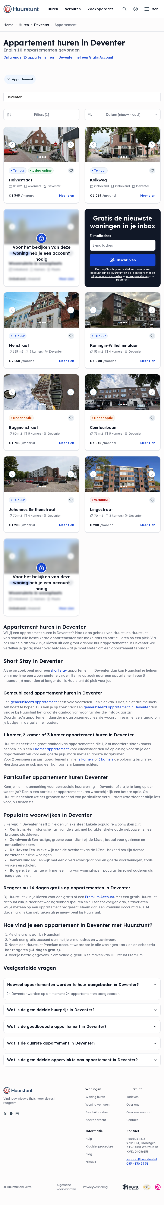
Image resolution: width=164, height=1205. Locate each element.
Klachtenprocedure (99, 1146)
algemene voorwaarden (106, 276)
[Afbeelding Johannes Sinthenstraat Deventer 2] (40, 486)
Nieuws (90, 1162)
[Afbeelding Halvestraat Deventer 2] (40, 157)
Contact (132, 1120)
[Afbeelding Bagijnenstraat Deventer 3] (43, 404)
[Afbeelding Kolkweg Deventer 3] (124, 157)
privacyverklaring (137, 276)
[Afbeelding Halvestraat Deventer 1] (37, 157)
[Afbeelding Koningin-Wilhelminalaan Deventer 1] (119, 322)
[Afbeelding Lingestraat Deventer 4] (126, 486)
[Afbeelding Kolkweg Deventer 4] (126, 157)
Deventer (41, 25)
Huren (24, 25)
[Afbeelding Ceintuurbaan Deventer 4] (126, 404)
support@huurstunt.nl (141, 1159)
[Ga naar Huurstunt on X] (5, 1113)
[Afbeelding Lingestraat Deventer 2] (121, 486)
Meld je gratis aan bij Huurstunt (34, 934)
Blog (88, 1154)
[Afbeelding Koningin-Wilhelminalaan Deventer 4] (126, 322)
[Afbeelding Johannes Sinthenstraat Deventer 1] (37, 486)
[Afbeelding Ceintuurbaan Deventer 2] (121, 404)
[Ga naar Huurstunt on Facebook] (11, 1113)
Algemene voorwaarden (66, 1187)
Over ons (132, 1104)
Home (8, 25)
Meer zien (66, 195)
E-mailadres (100, 236)
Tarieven (132, 1097)
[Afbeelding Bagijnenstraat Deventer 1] (37, 404)
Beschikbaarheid (97, 1112)
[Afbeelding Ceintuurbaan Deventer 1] (119, 404)
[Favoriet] (71, 171)
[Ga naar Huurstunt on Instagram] (17, 1113)
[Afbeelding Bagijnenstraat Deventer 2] (40, 404)
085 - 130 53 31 (137, 1163)
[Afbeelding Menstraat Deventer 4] (45, 322)
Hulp (88, 1139)
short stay (59, 670)
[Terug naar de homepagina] (21, 9)
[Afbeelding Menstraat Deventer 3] (43, 322)
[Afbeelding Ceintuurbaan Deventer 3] (124, 404)
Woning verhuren (97, 1104)
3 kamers (106, 759)
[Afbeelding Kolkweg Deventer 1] (119, 157)
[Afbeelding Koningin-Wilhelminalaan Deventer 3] (124, 322)
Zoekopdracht (95, 1120)
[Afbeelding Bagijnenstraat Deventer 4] (45, 404)
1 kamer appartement (51, 749)
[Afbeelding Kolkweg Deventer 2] (121, 157)
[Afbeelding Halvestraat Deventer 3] (43, 157)
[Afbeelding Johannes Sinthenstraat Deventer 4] (45, 486)
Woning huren (95, 1097)
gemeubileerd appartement (34, 702)
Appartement (22, 79)
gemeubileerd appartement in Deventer (116, 707)
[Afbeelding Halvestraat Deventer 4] (45, 157)
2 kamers (86, 759)
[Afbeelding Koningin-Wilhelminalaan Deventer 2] (121, 322)
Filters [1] (41, 114)
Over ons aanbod (138, 1112)
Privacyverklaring (95, 1187)
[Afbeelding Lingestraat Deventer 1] (119, 486)
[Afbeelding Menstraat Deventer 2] (40, 322)
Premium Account (99, 897)
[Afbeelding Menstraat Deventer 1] (37, 322)
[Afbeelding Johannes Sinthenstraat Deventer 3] (43, 486)
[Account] (135, 9)
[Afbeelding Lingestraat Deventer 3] (124, 486)
